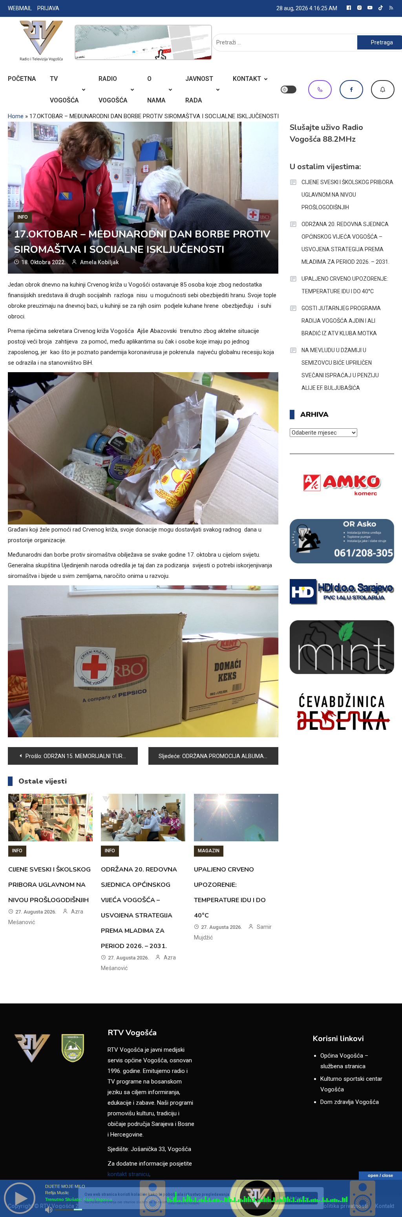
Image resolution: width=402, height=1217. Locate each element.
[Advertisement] (143, 42)
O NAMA (156, 89)
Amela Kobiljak (99, 262)
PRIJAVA (48, 8)
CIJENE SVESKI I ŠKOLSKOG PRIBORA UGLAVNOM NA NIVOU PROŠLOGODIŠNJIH (49, 885)
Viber (320, 89)
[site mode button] (288, 89)
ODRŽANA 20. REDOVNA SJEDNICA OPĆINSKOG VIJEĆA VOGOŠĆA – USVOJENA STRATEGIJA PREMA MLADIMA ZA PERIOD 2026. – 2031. (345, 243)
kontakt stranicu (128, 1174)
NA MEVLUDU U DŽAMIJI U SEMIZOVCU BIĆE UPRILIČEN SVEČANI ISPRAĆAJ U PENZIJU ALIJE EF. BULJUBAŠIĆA (340, 369)
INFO (23, 217)
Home (16, 116)
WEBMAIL (20, 8)
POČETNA (22, 78)
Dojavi (383, 89)
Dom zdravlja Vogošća (349, 1102)
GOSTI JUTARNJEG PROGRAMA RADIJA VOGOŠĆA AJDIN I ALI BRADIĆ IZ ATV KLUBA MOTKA (341, 320)
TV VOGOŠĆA (64, 89)
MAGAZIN (208, 850)
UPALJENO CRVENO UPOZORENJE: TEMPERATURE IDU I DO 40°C (345, 285)
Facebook (351, 89)
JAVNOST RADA (199, 89)
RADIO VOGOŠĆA (113, 89)
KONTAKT (247, 78)
